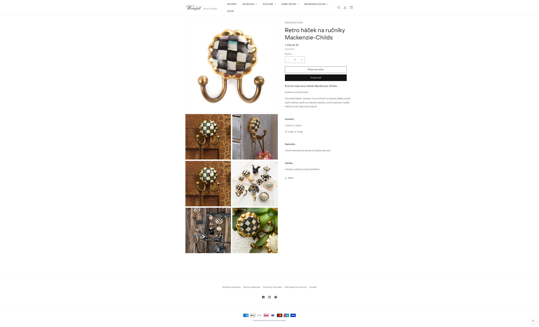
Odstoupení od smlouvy (296, 287)
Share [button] (290, 178)
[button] (339, 7)
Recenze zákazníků (251, 287)
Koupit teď (316, 77)
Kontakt (313, 287)
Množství (288, 54)
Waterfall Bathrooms (266, 320)
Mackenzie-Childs (294, 22)
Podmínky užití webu (272, 287)
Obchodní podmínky (231, 287)
